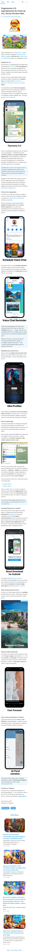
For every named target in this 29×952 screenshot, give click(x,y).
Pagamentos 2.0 (18, 52)
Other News (14, 815)
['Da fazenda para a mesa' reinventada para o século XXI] (14, 552)
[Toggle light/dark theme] (27, 2)
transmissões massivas (15, 198)
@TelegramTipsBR (7, 784)
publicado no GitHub (19, 586)
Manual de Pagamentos (9, 188)
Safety (20, 950)
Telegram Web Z (6, 486)
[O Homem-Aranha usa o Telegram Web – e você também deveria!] (14, 453)
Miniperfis (4, 56)
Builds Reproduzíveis (16, 578)
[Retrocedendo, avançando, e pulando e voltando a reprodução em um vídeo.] (14, 689)
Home (2, 2)
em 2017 (12, 66)
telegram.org (13, 514)
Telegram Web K (6, 484)
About (8, 950)
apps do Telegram (15, 489)
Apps (12, 2)
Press (16, 950)
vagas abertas (22, 796)
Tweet (13, 808)
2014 (4, 425)
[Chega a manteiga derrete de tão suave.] (14, 751)
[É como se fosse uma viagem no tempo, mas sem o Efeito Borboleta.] (14, 299)
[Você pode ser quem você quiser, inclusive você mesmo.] (14, 385)
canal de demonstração (15, 167)
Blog (12, 950)
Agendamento (21, 54)
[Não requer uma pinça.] (14, 624)
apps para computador (9, 97)
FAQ (8, 2)
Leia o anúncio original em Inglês (12, 16)
